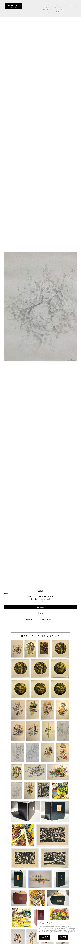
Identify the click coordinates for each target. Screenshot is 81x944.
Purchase (40, 607)
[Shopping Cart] (71, 5)
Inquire (40, 613)
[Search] (75, 5)
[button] (48, 6)
